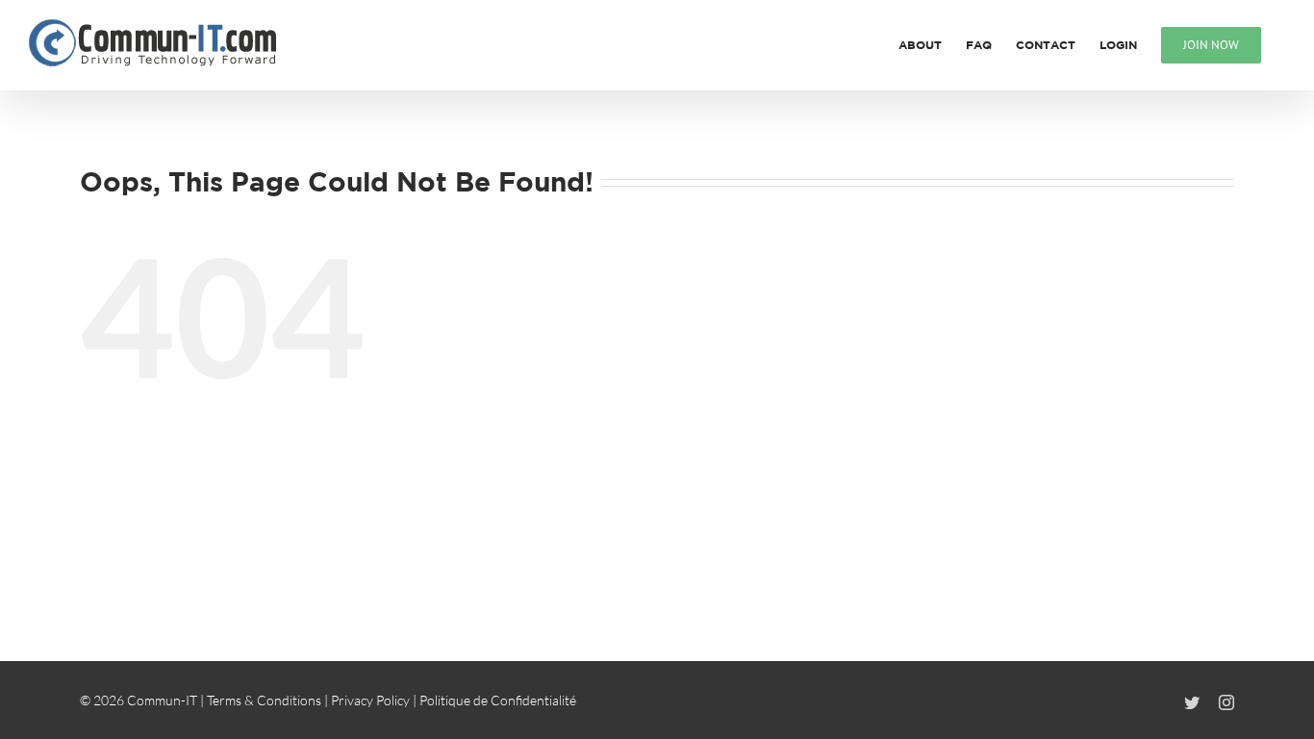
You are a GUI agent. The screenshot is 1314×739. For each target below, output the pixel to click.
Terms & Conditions (264, 700)
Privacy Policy (370, 700)
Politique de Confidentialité (497, 700)
